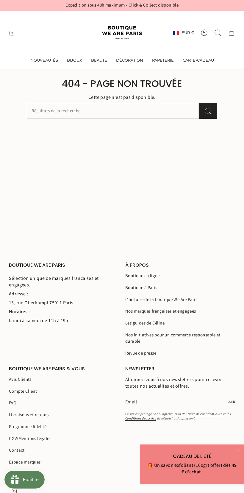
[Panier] (231, 33)
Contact (17, 450)
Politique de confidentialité (202, 414)
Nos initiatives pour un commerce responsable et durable (172, 338)
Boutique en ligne (142, 276)
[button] (74, 61)
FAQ (12, 403)
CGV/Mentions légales (30, 439)
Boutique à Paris (141, 288)
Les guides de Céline (145, 323)
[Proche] (238, 450)
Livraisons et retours (29, 415)
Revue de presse (140, 353)
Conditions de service (140, 418)
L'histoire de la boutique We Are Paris (161, 300)
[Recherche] (208, 111)
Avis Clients (20, 379)
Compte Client (23, 391)
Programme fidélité (27, 427)
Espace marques (25, 462)
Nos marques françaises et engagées (160, 311)
